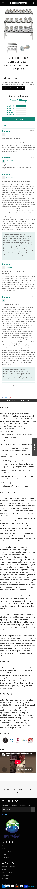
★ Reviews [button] (34, 446)
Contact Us (5, 857)
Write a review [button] (18, 119)
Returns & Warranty (8, 867)
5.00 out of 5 (23, 100)
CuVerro (20, 479)
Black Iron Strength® (11, 884)
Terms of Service (7, 872)
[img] (6, 131)
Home (4, 846)
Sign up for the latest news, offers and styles (16, 805)
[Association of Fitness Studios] (12, 838)
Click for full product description (13, 88)
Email (22, 84)
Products (5, 849)
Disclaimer (5, 875)
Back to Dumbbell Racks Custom (19, 791)
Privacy (4, 869)
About (4, 855)
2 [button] (16, 385)
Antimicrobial (6, 852)
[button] (10, 106)
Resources (5, 878)
